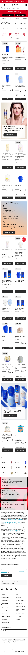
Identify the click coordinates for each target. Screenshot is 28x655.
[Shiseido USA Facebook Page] (2, 589)
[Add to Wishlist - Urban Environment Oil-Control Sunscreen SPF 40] (25, 159)
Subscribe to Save (20, 613)
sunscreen (24, 18)
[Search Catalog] (2, 8)
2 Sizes (4, 63)
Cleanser (3, 467)
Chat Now (18, 619)
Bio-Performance (19, 472)
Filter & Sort (5, 28)
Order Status (19, 603)
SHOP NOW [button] (7, 291)
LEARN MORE (9, 232)
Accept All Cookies (19, 651)
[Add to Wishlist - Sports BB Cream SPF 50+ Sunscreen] (25, 371)
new (11, 18)
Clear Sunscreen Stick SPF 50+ (15, 519)
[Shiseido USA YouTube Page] (7, 589)
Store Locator (4, 613)
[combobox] (15, 8)
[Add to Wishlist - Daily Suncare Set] (25, 60)
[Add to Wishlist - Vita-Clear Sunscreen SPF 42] (12, 190)
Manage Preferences (7, 651)
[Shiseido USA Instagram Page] (11, 589)
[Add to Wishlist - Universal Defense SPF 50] (12, 159)
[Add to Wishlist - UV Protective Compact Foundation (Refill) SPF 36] (25, 443)
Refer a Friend (4, 607)
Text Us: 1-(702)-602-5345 (20, 610)
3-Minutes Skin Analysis (4, 604)
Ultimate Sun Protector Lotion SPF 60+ (11, 522)
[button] (26, 5)
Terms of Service (4, 572)
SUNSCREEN (20, 15)
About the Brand (5, 597)
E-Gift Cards (18, 616)
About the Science (5, 600)
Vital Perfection (4, 472)
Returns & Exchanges (20, 606)
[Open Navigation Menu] (2, 5)
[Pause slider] (2, 1)
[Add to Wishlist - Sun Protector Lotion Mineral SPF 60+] (25, 91)
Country (3, 629)
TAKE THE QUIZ (10, 415)
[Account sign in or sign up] (4, 5)
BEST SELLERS (8, 15)
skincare (17, 18)
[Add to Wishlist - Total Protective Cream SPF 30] (12, 440)
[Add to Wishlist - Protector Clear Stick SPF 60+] (12, 60)
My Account (18, 597)
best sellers (3, 18)
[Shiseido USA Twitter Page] (16, 589)
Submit (6, 575)
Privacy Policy (21, 571)
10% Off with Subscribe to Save (14, 1)
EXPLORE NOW (10, 134)
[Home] (14, 5)
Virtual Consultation (5, 616)
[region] (14, 646)
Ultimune (3, 462)
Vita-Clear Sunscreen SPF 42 (15, 530)
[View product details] (7, 79)
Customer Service (20, 600)
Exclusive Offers (4, 610)
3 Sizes (17, 162)
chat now (5, 485)
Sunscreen (17, 462)
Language (3, 633)
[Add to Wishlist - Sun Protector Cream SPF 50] (12, 90)
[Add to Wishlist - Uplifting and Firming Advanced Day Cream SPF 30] (12, 372)
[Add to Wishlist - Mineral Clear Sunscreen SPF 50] (25, 255)
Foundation (17, 467)
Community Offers (5, 622)
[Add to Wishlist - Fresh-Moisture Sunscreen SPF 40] (12, 257)
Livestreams (4, 619)
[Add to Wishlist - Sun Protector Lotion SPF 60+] (25, 190)
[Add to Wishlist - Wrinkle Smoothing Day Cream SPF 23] (25, 343)
